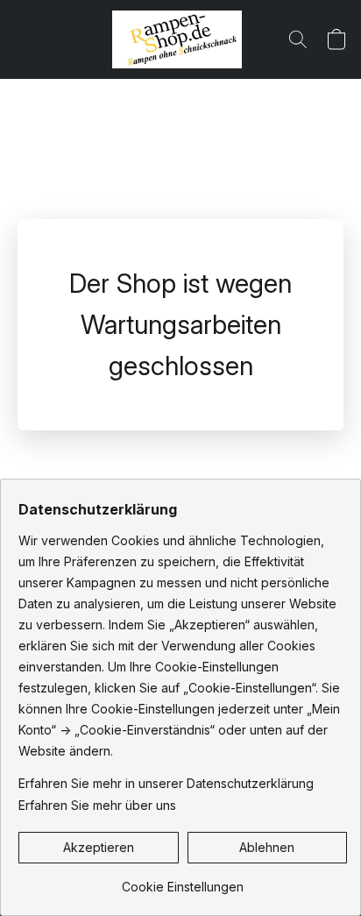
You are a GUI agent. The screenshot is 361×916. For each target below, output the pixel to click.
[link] (182, 880)
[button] (181, 39)
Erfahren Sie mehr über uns (97, 805)
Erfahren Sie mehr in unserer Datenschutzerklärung (166, 783)
